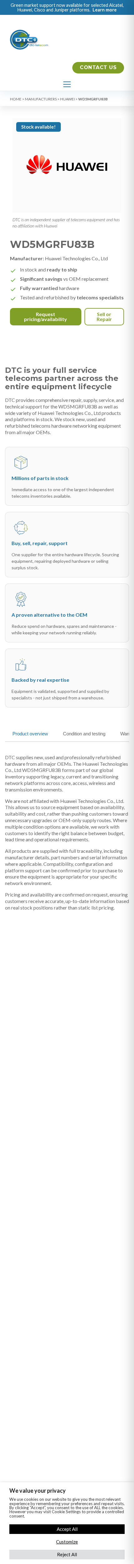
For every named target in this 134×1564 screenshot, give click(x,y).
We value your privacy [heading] (37, 1490)
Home (16, 99)
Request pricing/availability (45, 316)
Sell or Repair (104, 316)
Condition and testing (84, 733)
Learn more (105, 9)
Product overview (30, 733)
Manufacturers (41, 99)
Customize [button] (67, 1541)
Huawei (67, 99)
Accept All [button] (67, 1529)
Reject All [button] (67, 1554)
